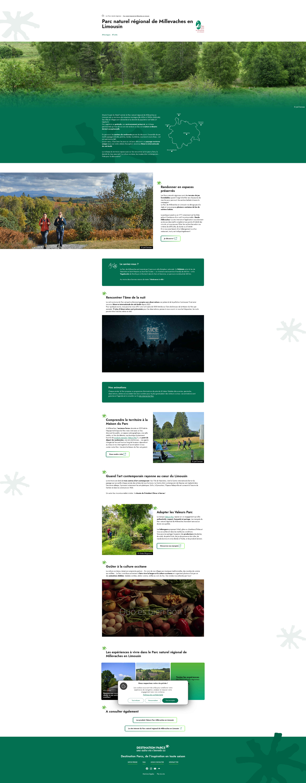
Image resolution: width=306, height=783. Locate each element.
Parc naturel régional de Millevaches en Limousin (136, 16)
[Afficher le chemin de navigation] (103, 15)
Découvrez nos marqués (169, 546)
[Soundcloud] (159, 768)
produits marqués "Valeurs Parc (125, 437)
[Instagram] (151, 768)
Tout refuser (136, 700)
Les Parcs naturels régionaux (113, 16)
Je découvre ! (169, 238)
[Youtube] (155, 768)
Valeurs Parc (169, 517)
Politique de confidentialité (153, 695)
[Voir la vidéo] (153, 343)
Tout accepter (170, 700)
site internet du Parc (146, 396)
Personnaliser (153, 700)
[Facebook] (147, 768)
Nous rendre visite (116, 454)
